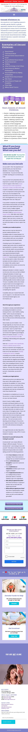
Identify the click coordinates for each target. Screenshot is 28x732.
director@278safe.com (9, 699)
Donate (14, 603)
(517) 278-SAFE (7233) (14, 538)
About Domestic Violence (7, 704)
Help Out (14, 636)
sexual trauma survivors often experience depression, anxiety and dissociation (12, 186)
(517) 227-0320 (7, 698)
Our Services (4, 705)
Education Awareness (6, 707)
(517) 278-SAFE (12, 4)
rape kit (6, 257)
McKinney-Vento (5, 708)
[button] (14, 14)
